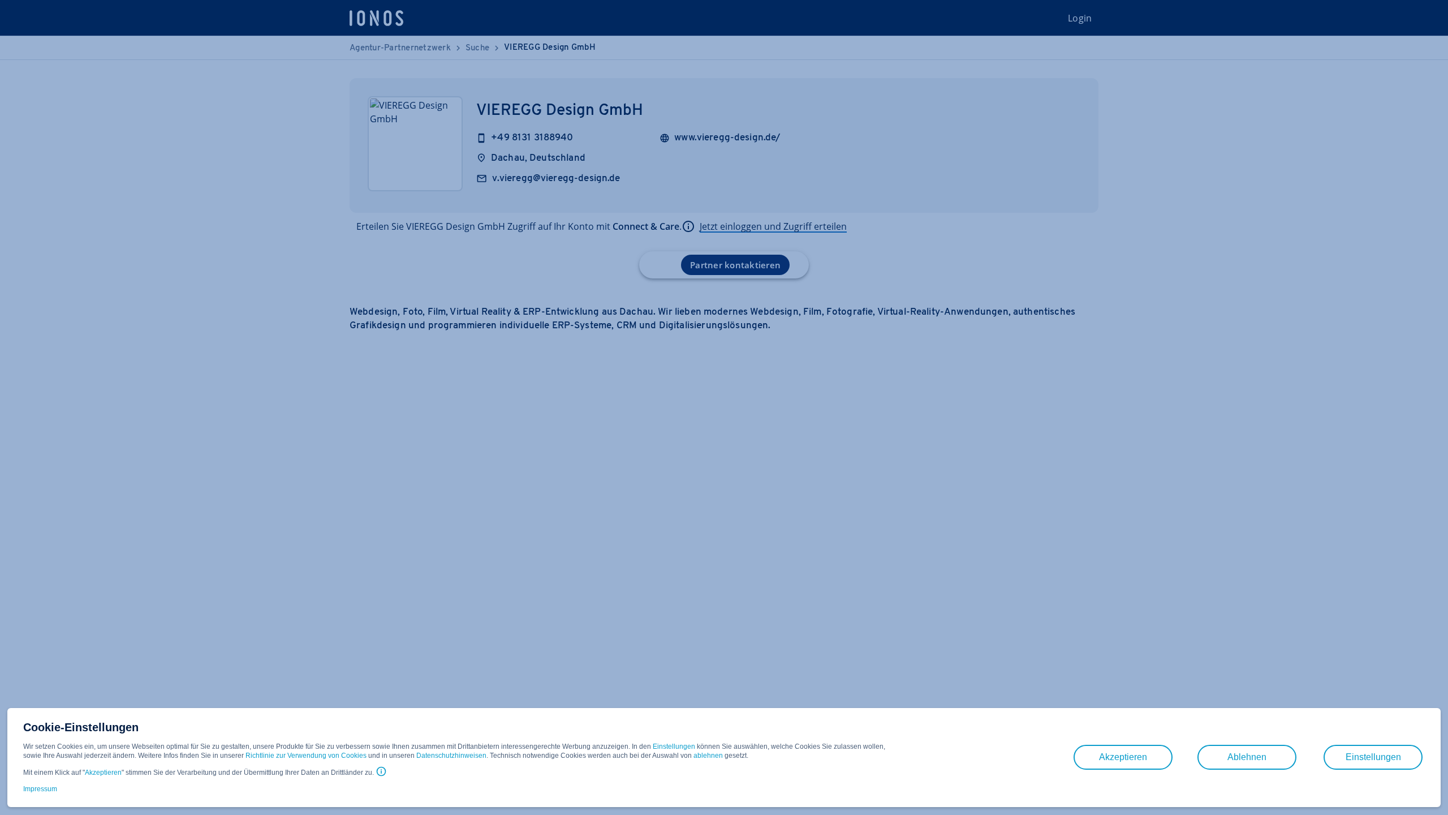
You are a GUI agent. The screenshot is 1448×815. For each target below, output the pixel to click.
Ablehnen (1246, 757)
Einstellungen (674, 746)
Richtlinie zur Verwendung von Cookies (306, 756)
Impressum (40, 789)
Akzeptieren (103, 773)
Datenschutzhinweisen (451, 756)
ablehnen (708, 756)
